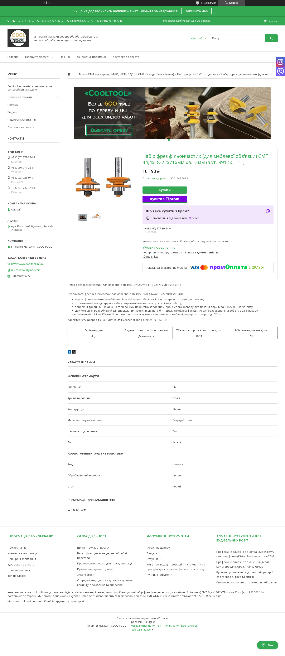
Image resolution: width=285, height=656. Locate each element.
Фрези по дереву (158, 547)
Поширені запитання (22, 119)
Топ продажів (17, 576)
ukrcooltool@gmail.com (25, 270)
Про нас (65, 57)
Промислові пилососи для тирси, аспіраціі (104, 563)
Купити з (157, 199)
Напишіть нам (196, 11)
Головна (13, 57)
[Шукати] (271, 38)
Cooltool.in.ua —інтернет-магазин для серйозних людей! (30, 87)
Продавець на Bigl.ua (142, 622)
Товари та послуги (37, 57)
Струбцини (154, 559)
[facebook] (69, 352)
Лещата (152, 553)
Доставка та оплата (126, 57)
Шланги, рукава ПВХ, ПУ (93, 547)
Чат (270, 645)
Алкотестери (85, 575)
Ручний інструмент (159, 575)
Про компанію (17, 547)
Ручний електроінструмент (95, 569)
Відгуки (12, 112)
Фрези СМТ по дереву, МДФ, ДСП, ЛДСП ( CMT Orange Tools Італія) (126, 74)
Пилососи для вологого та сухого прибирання (246, 582)
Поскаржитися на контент (146, 625)
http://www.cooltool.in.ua (27, 264)
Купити (165, 190)
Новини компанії (19, 570)
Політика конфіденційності (181, 625)
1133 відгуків (208, 3)
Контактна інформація (91, 57)
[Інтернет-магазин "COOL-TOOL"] (18, 46)
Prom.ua (163, 618)
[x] (74, 352)
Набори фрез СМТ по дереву (197, 74)
